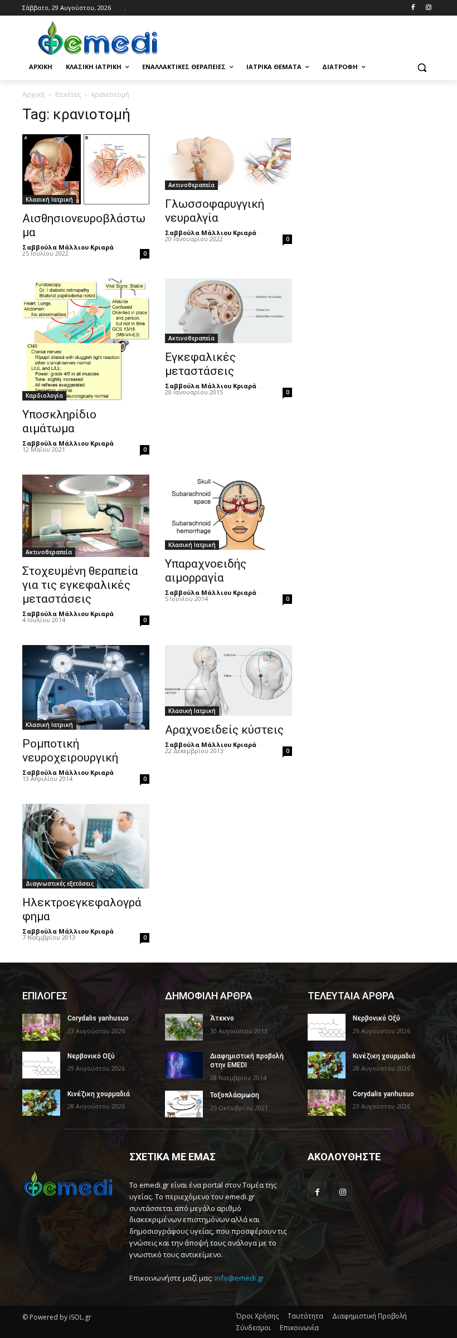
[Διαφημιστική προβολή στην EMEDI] (184, 1065)
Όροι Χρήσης (257, 1316)
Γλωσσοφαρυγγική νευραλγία (214, 210)
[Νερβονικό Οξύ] (41, 1065)
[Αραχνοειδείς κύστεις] (228, 680)
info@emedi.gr (239, 1278)
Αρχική (33, 94)
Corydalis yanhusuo (98, 1018)
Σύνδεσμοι (253, 1327)
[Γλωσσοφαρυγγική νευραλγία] (228, 162)
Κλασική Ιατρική (49, 199)
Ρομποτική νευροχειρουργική (70, 750)
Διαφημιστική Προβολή (369, 1316)
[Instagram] (428, 8)
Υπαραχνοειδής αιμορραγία (205, 570)
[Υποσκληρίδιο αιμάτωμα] (85, 340)
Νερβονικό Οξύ (91, 1056)
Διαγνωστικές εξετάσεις (60, 883)
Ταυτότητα (305, 1316)
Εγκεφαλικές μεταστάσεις (200, 364)
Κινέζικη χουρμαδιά (98, 1094)
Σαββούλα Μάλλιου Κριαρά (68, 247)
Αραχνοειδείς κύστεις (224, 729)
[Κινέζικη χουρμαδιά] (41, 1103)
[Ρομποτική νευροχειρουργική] (85, 687)
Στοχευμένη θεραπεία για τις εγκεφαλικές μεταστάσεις (80, 584)
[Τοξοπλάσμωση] (184, 1104)
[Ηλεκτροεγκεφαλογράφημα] (85, 846)
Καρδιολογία (44, 395)
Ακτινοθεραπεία (191, 185)
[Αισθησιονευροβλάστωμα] (85, 169)
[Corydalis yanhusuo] (41, 1027)
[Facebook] (412, 8)
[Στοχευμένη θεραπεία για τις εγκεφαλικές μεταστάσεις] (85, 516)
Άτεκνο (222, 1018)
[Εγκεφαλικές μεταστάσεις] (228, 311)
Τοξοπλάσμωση (234, 1095)
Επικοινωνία (299, 1327)
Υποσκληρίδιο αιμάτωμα (59, 421)
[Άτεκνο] (184, 1027)
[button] (422, 67)
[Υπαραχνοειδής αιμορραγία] (228, 512)
